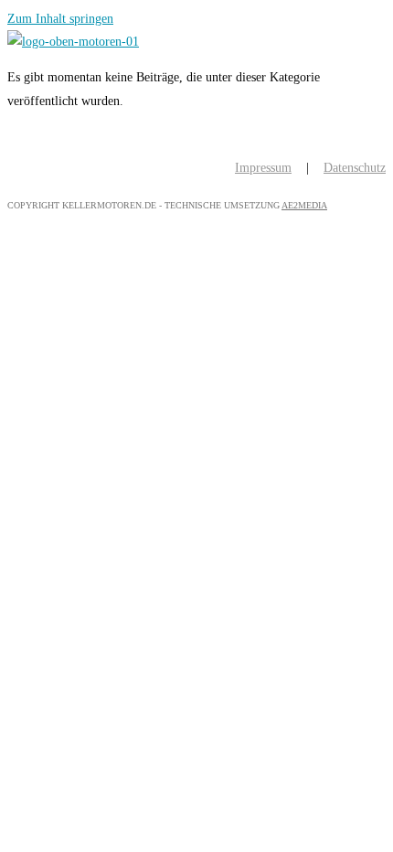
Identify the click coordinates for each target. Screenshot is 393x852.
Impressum (263, 168)
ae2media (304, 205)
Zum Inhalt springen (60, 19)
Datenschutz (355, 168)
